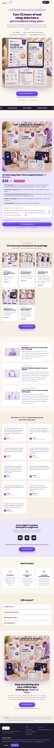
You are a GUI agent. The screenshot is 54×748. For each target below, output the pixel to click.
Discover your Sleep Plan (26, 93)
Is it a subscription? (9, 623)
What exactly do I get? (10, 617)
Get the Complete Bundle (27, 224)
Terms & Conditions (31, 732)
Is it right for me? (9, 607)
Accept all (14, 745)
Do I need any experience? (11, 612)
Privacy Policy (29, 729)
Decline (6, 745)
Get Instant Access (27, 549)
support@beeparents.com (45, 729)
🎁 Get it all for (27, 326)
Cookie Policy (29, 734)
